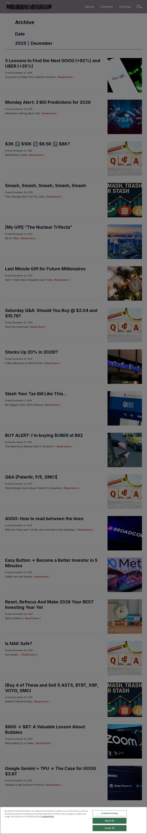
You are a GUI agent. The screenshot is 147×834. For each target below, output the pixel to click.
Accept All (109, 828)
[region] (73, 820)
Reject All (109, 820)
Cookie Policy (47, 816)
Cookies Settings (109, 813)
